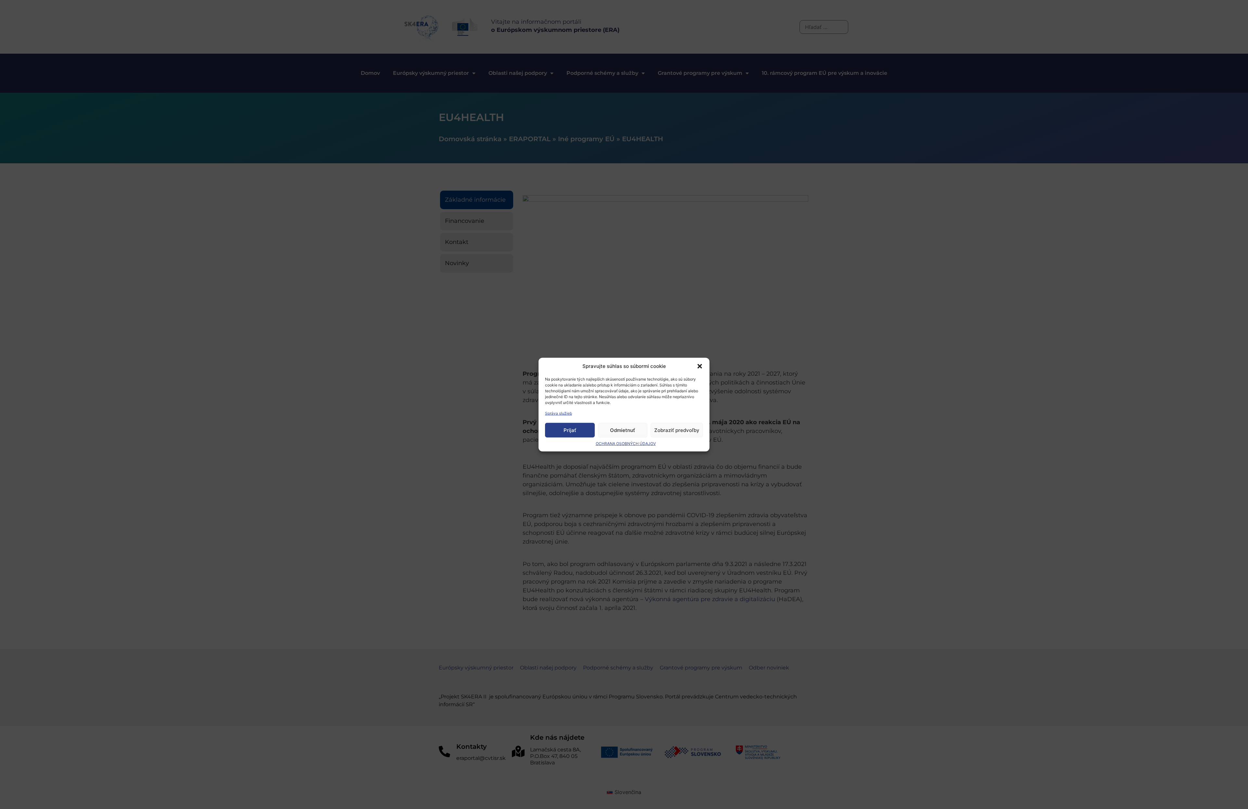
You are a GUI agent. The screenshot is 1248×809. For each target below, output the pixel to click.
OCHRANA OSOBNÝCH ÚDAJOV (626, 443)
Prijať (570, 430)
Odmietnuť (622, 430)
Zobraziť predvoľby (676, 430)
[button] (699, 366)
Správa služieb (558, 413)
